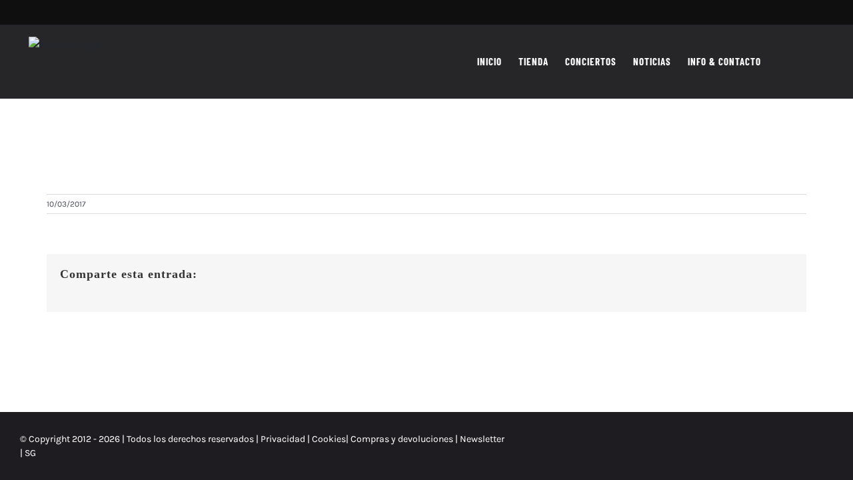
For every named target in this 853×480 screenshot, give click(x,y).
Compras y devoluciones (402, 439)
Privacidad (283, 439)
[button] (812, 61)
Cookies (329, 439)
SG (30, 453)
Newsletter (482, 439)
